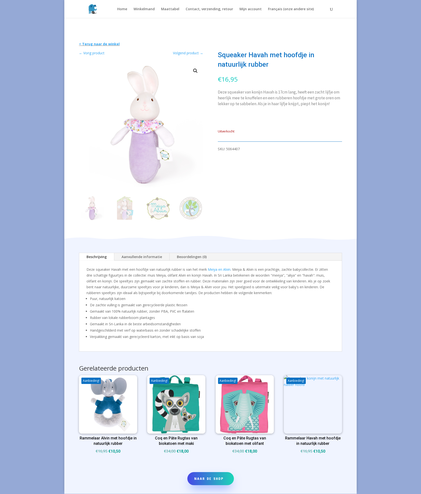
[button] (195, 70)
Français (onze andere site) (291, 9)
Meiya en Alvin (219, 269)
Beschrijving (96, 256)
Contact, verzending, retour (209, 9)
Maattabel (170, 9)
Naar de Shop (209, 478)
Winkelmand (144, 9)
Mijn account (250, 9)
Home (122, 9)
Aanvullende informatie (142, 256)
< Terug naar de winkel (99, 44)
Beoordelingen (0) (192, 256)
